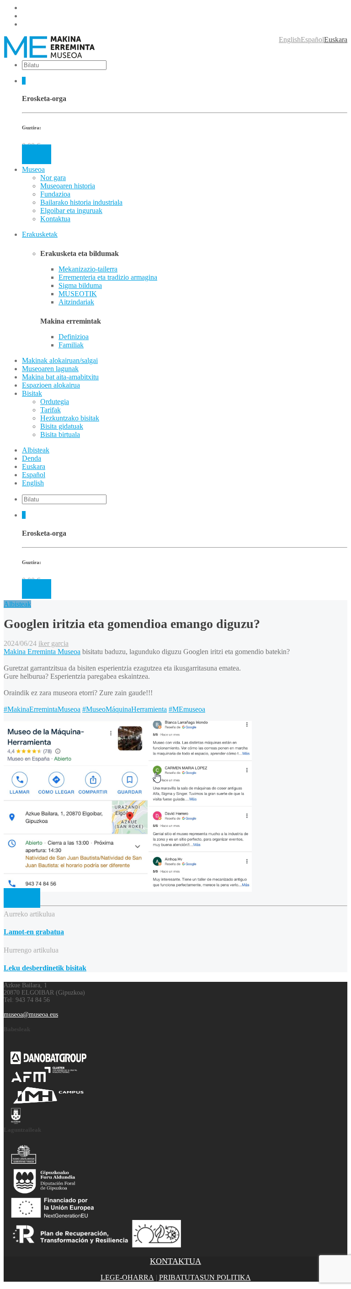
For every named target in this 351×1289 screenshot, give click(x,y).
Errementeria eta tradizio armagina (107, 277)
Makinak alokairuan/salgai (60, 360)
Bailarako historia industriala (81, 202)
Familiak (71, 345)
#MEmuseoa (187, 709)
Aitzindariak (76, 302)
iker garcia (53, 643)
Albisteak (35, 450)
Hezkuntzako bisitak (69, 418)
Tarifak (50, 410)
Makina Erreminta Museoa (42, 651)
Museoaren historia (67, 186)
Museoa (33, 169)
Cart (36, 154)
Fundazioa (55, 194)
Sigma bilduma (80, 285)
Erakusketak (40, 234)
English (290, 39)
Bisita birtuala (60, 434)
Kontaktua (55, 219)
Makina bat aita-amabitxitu (60, 377)
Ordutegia (54, 401)
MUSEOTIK (77, 294)
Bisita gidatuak (61, 426)
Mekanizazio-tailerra (87, 269)
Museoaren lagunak (50, 369)
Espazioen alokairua (51, 385)
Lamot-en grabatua (34, 932)
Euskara (335, 39)
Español (312, 39)
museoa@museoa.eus (31, 1014)
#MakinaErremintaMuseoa (42, 709)
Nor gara (53, 177)
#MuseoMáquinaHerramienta (124, 709)
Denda (31, 458)
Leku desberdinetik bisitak (45, 968)
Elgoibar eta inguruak (71, 210)
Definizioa (73, 337)
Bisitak (32, 393)
